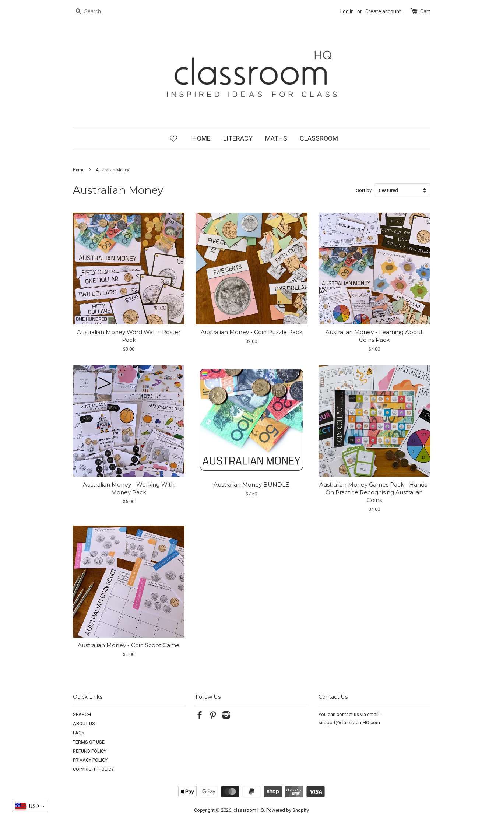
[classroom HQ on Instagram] (226, 716)
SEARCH (82, 714)
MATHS (276, 138)
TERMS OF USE (89, 742)
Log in (347, 11)
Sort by (364, 190)
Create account (383, 11)
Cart (425, 11)
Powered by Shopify (287, 810)
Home (78, 170)
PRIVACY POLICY (90, 760)
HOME (201, 138)
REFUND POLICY (89, 751)
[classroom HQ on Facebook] (200, 716)
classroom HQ (248, 810)
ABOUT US (84, 723)
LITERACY (238, 138)
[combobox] (30, 806)
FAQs (78, 733)
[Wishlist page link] (173, 138)
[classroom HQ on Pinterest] (213, 716)
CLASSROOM (319, 138)
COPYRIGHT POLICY (93, 769)
